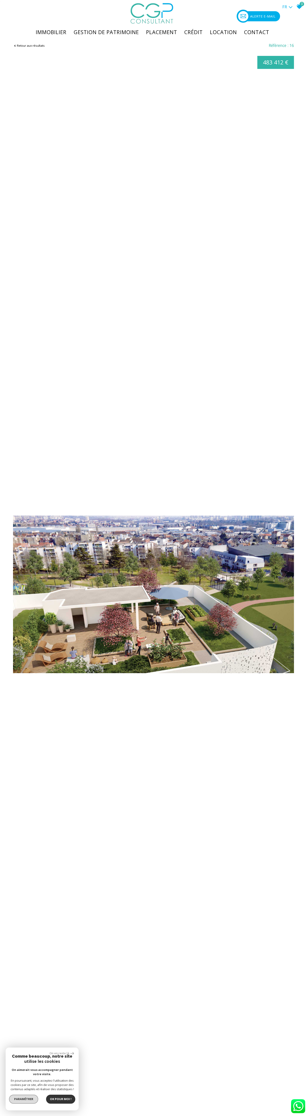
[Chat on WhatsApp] (298, 1113)
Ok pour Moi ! (60, 1099)
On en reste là (59, 1053)
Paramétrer (23, 1099)
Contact (256, 32)
